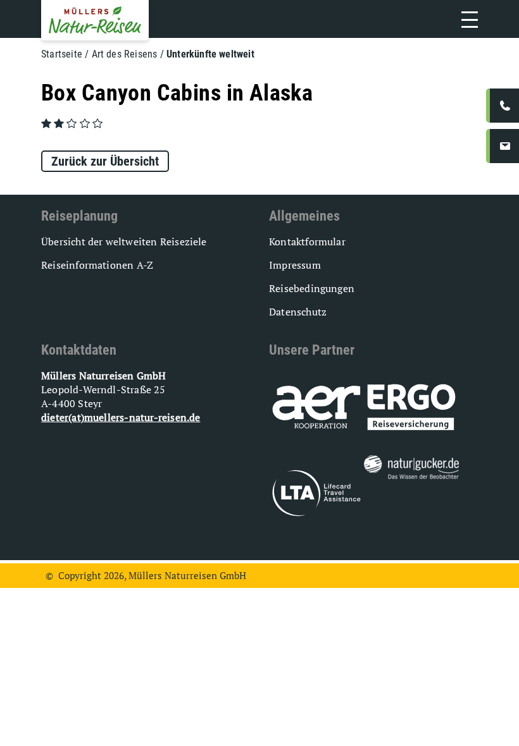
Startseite (61, 54)
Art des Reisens (125, 54)
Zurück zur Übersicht (105, 161)
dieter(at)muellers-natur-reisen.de (120, 417)
